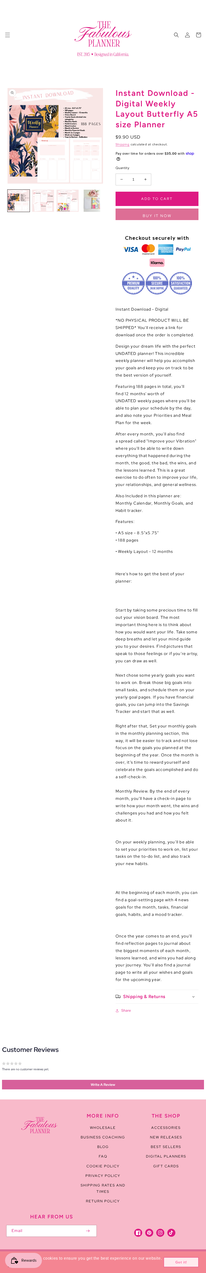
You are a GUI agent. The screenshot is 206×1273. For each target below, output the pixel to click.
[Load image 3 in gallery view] (68, 201)
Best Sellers (166, 1146)
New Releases (166, 1137)
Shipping (123, 144)
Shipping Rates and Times (103, 1188)
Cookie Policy (103, 1166)
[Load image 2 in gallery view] (43, 201)
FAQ (103, 1156)
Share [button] (126, 1010)
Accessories (166, 1127)
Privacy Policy (102, 1175)
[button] (7, 34)
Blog (103, 1146)
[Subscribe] (87, 1231)
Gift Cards (166, 1166)
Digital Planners (166, 1156)
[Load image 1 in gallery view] (19, 201)
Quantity (122, 168)
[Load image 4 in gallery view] (92, 201)
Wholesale (103, 1127)
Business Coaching (103, 1137)
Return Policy (103, 1201)
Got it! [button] (181, 1262)
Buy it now (157, 215)
